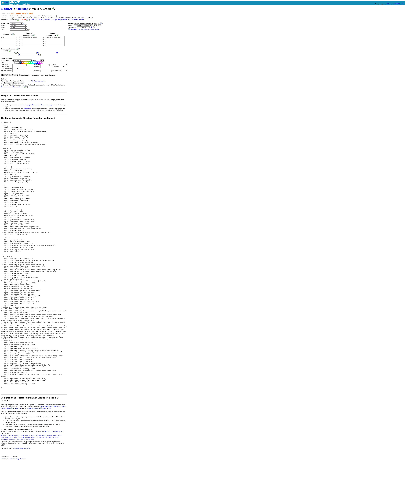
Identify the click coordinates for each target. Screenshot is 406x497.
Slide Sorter (27, 108)
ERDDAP (7, 8)
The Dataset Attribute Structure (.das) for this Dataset (28, 118)
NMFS (393, 4)
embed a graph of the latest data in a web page (36, 105)
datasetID (46, 431)
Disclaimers (5, 459)
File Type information (38, 81)
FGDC (32, 20)
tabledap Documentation (22, 448)
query (61, 431)
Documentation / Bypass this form (12, 87)
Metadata (47, 20)
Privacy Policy (14, 459)
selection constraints (33, 408)
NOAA (388, 4)
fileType (54, 431)
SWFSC (397, 4)
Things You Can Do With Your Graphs (19, 95)
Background (56, 20)
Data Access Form (78, 20)
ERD (402, 4)
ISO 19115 (39, 20)
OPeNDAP (43, 406)
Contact (22, 459)
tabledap (22, 8)
